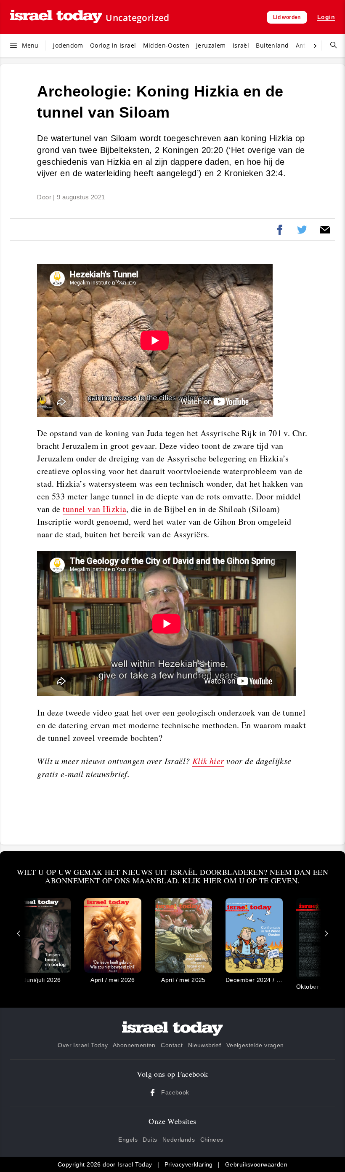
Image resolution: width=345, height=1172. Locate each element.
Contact (172, 1045)
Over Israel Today (83, 1045)
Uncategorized (137, 17)
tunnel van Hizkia (94, 509)
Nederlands (178, 1139)
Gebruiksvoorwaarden (256, 1164)
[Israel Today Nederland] (56, 17)
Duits (150, 1139)
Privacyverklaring (189, 1164)
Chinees (211, 1139)
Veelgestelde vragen (255, 1045)
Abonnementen (134, 1045)
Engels (128, 1139)
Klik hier (208, 760)
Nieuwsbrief (204, 1045)
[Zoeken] (330, 45)
